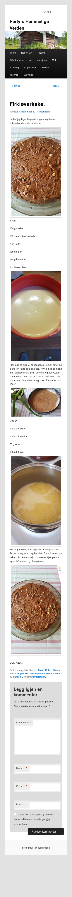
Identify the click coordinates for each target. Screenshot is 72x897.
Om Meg (14, 67)
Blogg (41, 670)
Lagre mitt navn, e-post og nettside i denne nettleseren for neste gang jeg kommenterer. (34, 819)
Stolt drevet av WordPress (36, 847)
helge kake (22, 673)
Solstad (45, 67)
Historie (41, 52)
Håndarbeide (17, 59)
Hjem (13, 52)
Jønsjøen (42, 59)
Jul (30, 59)
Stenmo (14, 74)
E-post (21, 786)
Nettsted (20, 804)
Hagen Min (26, 52)
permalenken (38, 676)
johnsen (45, 111)
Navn (21, 768)
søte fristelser (53, 673)
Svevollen (29, 74)
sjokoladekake (37, 673)
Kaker (48, 670)
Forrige (15, 85)
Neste (57, 85)
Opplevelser (30, 67)
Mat (54, 59)
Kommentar (23, 722)
